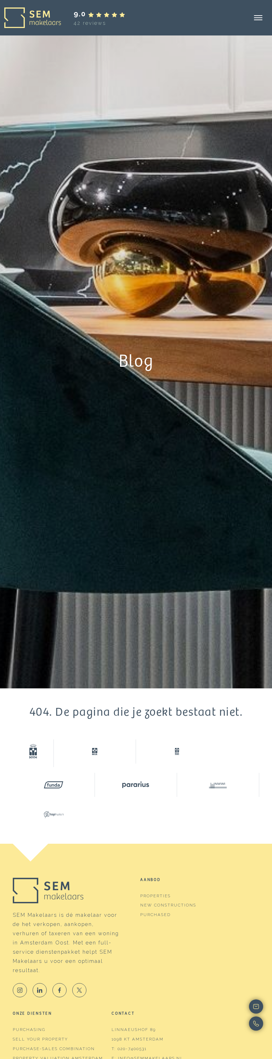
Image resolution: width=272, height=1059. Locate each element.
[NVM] (33, 753)
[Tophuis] (54, 815)
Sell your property (40, 1039)
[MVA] (95, 751)
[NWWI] (218, 785)
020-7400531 (132, 1048)
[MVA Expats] (177, 751)
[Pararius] (136, 785)
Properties (155, 895)
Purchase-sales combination (54, 1048)
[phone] (229, 1023)
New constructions (168, 905)
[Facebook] (59, 990)
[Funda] (54, 785)
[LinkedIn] (40, 990)
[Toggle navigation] (258, 18)
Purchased (155, 914)
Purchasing (29, 1029)
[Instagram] (20, 990)
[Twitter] (79, 990)
